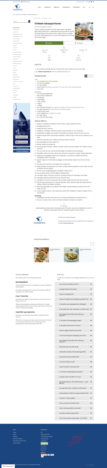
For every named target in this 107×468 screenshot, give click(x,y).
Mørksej (15, 70)
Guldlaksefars (17, 52)
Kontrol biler (43, 450)
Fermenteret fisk (17, 36)
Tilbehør (15, 95)
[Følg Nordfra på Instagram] (88, 2)
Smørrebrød (16, 88)
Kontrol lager (43, 446)
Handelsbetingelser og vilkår (46, 436)
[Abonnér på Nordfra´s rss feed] (93, 2)
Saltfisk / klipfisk (18, 81)
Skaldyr (15, 86)
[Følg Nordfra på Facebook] (86, 465)
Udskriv (50, 43)
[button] (8, 466)
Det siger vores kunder (45, 434)
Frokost (15, 47)
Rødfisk (15, 74)
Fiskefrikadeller (17, 43)
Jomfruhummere (17, 61)
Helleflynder (16, 56)
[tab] (74, 284)
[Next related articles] (92, 243)
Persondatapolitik (44, 438)
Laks (14, 68)
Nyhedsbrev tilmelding (17, 438)
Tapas (14, 92)
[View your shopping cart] (93, 7)
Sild (14, 83)
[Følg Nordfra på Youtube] (91, 2)
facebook (19, 320)
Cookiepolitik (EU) (17, 443)
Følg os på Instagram (22, 142)
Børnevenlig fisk (17, 34)
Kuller (15, 65)
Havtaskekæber (17, 54)
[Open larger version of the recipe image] (84, 31)
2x (88, 76)
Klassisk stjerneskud (85, 249)
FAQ (41, 432)
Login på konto (44, 440)
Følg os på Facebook (22, 137)
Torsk (14, 97)
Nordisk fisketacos (55, 249)
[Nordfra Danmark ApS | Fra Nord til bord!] (17, 7)
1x (85, 76)
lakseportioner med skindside (49, 81)
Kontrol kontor (44, 448)
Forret (15, 45)
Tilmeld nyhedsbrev (22, 151)
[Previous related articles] (88, 243)
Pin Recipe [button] (80, 43)
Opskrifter (18, 14)
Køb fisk (14, 434)
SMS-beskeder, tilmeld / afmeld (19, 440)
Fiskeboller (16, 41)
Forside (14, 432)
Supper (15, 90)
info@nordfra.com (69, 223)
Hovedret (15, 59)
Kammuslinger (17, 63)
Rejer (14, 72)
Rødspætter (16, 77)
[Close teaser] (15, 464)
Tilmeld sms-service (22, 148)
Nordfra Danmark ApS (22, 464)
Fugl (14, 50)
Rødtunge (16, 79)
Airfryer (15, 32)
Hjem (14, 14)
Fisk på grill (24, 14)
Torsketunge (16, 99)
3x (91, 76)
